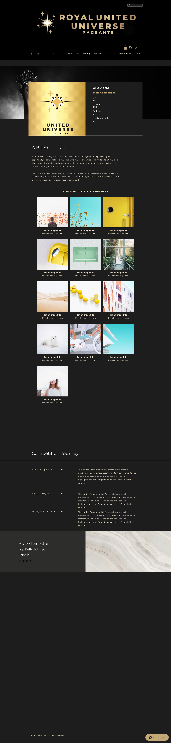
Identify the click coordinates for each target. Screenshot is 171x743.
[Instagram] (30, 560)
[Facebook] (20, 560)
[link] (125, 48)
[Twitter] (23, 560)
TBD (95, 107)
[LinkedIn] (27, 560)
